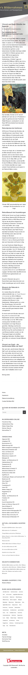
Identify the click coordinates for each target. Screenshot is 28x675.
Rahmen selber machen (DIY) (9, 512)
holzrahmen (20, 612)
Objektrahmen (20, 617)
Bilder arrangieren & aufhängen (10, 447)
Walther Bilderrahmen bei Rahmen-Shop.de (11, 543)
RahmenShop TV (6, 430)
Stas (7, 625)
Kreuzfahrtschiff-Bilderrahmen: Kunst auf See (12, 527)
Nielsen (7, 617)
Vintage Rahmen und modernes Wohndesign (11, 533)
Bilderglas (4, 458)
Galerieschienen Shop (7, 424)
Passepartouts (5, 464)
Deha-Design (5, 481)
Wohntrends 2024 (6, 540)
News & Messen (6, 506)
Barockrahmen (6, 443)
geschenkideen (21, 610)
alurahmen (21, 591)
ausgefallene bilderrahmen (18, 594)
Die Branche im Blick (7, 472)
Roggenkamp (5, 491)
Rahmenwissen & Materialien (9, 517)
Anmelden (4, 635)
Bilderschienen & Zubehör (8, 468)
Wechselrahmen (12, 625)
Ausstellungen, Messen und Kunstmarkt (12, 477)
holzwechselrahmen (6, 615)
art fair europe (8, 594)
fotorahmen (11, 607)
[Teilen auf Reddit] (23, 379)
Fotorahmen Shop (6, 422)
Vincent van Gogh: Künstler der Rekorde (10, 555)
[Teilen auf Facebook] (4, 379)
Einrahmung (5, 607)
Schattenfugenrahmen (19, 623)
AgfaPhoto (5, 475)
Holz (7, 612)
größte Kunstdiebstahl (10, 315)
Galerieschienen (6, 462)
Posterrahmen (5, 466)
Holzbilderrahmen (13, 612)
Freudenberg (5, 485)
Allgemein (4, 439)
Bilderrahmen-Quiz (7, 454)
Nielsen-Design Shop (7, 426)
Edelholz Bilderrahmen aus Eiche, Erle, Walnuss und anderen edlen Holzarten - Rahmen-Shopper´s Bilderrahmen (14, 567)
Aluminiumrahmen (14, 591)
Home (3, 392)
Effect (3, 483)
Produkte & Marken (7, 508)
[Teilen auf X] (9, 379)
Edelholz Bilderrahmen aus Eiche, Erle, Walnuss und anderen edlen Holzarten (13, 571)
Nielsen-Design (6, 489)
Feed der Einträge (6, 637)
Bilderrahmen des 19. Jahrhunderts (9, 530)
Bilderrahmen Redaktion (8, 449)
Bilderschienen (18, 602)
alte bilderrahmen (6, 591)
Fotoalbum (5, 498)
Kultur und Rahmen (7, 451)
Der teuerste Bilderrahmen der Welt (9, 549)
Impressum (5, 395)
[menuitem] (24, 3)
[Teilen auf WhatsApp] (14, 379)
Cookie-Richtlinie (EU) (8, 401)
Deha (23, 602)
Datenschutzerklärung (8, 398)
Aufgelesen (5, 441)
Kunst (3, 500)
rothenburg (11, 623)
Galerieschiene (17, 607)
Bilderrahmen (11, 602)
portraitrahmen (12, 620)
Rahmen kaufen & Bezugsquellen (10, 510)
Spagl (3, 493)
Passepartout (5, 620)
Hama (3, 487)
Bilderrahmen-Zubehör (8, 456)
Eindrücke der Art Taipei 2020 (8, 552)
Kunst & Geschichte (16, 29)
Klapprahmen (19, 615)
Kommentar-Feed (6, 639)
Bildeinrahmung (6, 445)
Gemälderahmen (13, 610)
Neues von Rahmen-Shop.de (9, 504)
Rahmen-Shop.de (6, 428)
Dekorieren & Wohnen (7, 470)
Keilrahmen (14, 615)
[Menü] (24, 3)
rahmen (17, 620)
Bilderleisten (5, 602)
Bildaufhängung (19, 597)
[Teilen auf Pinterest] (18, 379)
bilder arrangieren (13, 599)
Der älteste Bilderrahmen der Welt (9, 546)
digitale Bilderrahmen (7, 604)
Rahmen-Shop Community (9, 514)
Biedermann (5, 479)
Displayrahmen (15, 604)
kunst (4, 617)
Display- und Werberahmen (9, 460)
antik (4, 594)
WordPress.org (6, 641)
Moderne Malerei (6, 583)
